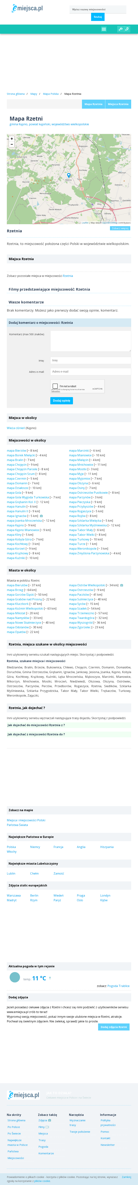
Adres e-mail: (36, 371)
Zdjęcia (42, 1120)
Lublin (11, 873)
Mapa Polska (51, 93)
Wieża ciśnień (16, 428)
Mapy (33, 93)
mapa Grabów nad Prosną (24, 599)
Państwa (13, 1151)
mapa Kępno (15, 525)
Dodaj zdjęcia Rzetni (114, 1027)
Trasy (42, 1140)
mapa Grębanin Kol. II (21, 502)
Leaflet (85, 222)
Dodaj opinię (61, 400)
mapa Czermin (16, 478)
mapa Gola (14, 493)
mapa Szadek (78, 608)
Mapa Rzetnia (93, 104)
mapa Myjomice (79, 478)
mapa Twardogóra (81, 618)
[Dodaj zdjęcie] (121, 29)
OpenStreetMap (110, 222)
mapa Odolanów (18, 627)
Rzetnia (68, 276)
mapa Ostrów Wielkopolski (87, 585)
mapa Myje (76, 474)
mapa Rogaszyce (80, 511)
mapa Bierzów (16, 451)
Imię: (41, 360)
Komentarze (46, 1153)
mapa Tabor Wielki (82, 535)
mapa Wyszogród (81, 623)
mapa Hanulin (16, 506)
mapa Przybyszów (81, 506)
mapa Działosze (17, 488)
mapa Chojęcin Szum (21, 474)
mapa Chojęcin (17, 465)
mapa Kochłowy (17, 544)
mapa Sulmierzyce (81, 599)
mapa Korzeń (16, 549)
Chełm (34, 873)
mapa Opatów (16, 632)
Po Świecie (14, 1133)
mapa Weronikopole (82, 549)
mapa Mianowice (80, 455)
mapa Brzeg (15, 590)
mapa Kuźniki (16, 558)
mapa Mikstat (16, 613)
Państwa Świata (17, 825)
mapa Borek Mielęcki (21, 455)
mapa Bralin (15, 460)
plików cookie (42, 1181)
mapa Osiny (77, 488)
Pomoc (105, 1131)
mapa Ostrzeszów (81, 590)
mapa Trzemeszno (81, 613)
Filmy (41, 1127)
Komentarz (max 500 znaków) (26, 334)
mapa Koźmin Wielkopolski (25, 608)
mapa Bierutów (17, 585)
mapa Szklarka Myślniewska (88, 525)
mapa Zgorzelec (80, 627)
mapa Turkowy (79, 539)
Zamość (59, 873)
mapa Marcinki (79, 451)
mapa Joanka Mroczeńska (24, 521)
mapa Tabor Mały (81, 530)
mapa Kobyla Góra (19, 539)
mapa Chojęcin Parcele (22, 469)
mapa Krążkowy (17, 553)
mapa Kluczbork (18, 604)
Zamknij (126, 1177)
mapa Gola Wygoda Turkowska (28, 497)
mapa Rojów (77, 516)
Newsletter (108, 1145)
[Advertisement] (69, 63)
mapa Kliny (14, 535)
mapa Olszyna (78, 483)
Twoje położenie (80, 1131)
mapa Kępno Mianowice (23, 530)
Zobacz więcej (120, 228)
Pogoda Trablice (118, 986)
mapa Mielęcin (78, 460)
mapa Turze (77, 544)
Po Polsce (14, 1127)
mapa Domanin (17, 483)
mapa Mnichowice (81, 465)
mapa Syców (77, 604)
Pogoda (43, 1146)
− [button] (12, 144)
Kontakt (105, 1138)
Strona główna (16, 93)
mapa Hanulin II (17, 511)
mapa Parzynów (80, 497)
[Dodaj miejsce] (127, 29)
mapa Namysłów (18, 618)
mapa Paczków (79, 595)
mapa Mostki (78, 469)
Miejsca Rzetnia (118, 104)
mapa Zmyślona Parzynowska (89, 553)
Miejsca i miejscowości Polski (26, 820)
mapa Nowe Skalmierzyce (24, 623)
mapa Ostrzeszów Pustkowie (88, 493)
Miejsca (43, 1133)
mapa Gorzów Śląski (20, 595)
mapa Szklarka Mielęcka (85, 521)
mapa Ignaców (16, 516)
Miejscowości (16, 1158)
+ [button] (12, 138)
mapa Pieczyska (79, 502)
